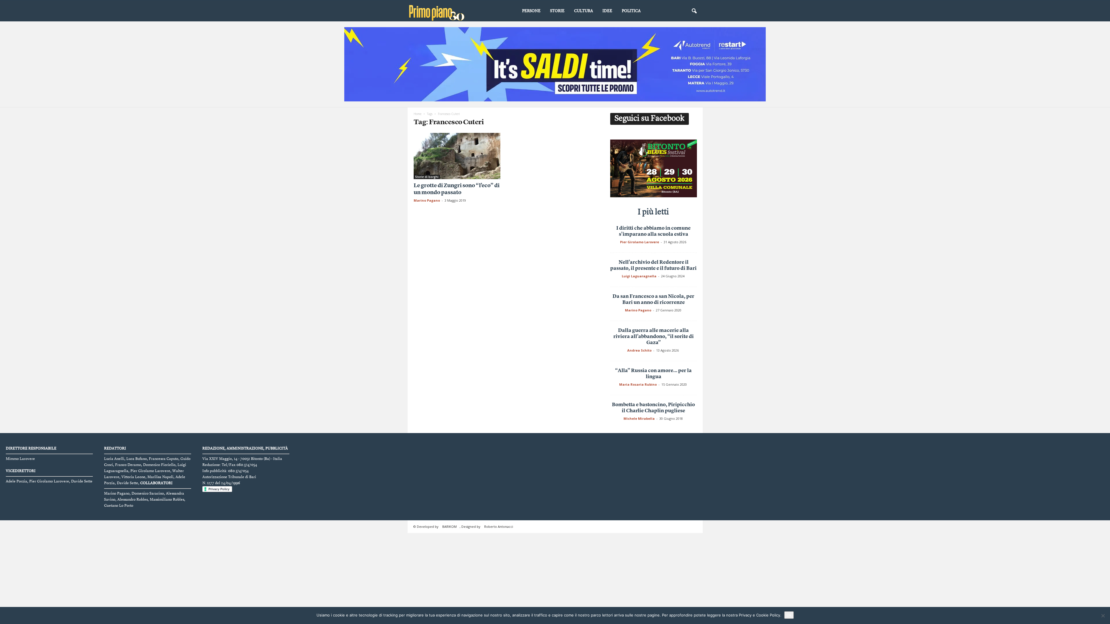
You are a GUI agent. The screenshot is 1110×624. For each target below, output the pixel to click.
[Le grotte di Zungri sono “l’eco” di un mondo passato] (457, 156)
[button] (694, 11)
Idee (607, 11)
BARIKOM (449, 526)
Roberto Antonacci (498, 526)
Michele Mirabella (639, 418)
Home (417, 114)
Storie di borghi (427, 177)
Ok (789, 615)
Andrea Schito (639, 350)
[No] (1103, 616)
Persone (531, 11)
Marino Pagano (427, 200)
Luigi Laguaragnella (639, 276)
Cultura (583, 11)
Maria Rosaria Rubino (638, 384)
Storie (557, 11)
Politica (631, 11)
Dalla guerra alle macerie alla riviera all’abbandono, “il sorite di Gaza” (653, 336)
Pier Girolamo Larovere (639, 242)
